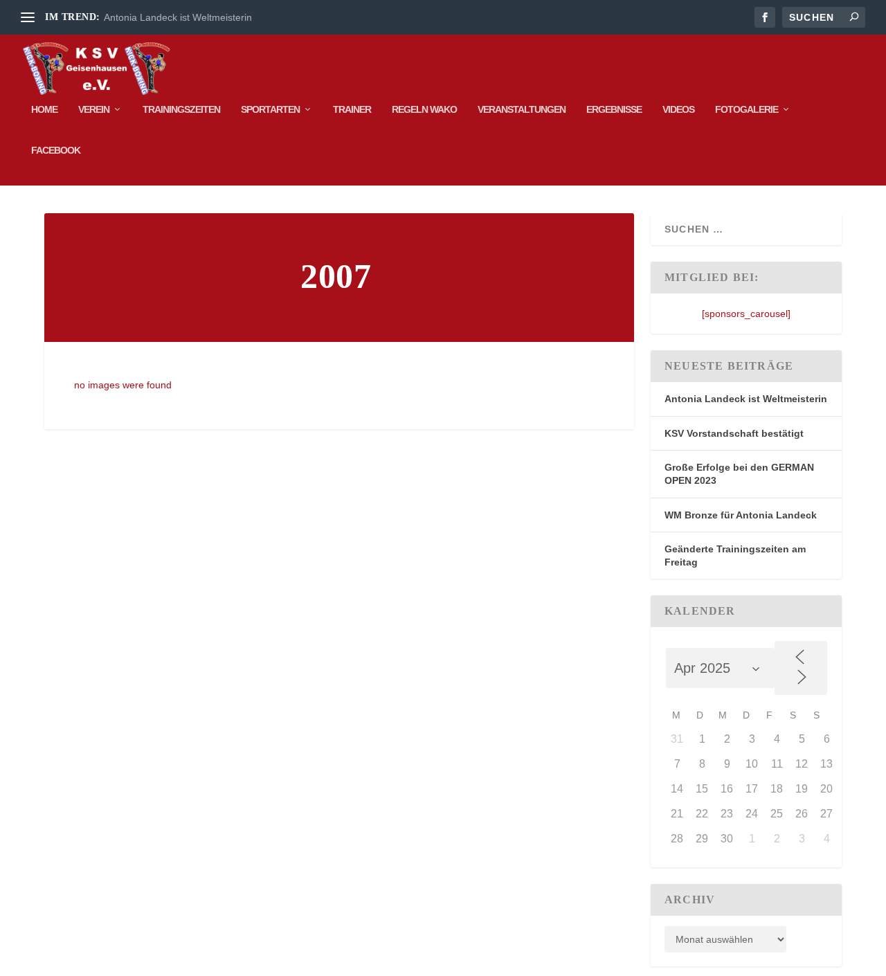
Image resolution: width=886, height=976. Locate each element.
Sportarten (270, 109)
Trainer (352, 109)
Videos (678, 109)
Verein (93, 109)
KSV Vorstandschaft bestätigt (734, 433)
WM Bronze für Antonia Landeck (740, 515)
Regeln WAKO (424, 109)
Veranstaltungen (522, 109)
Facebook (55, 150)
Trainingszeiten (181, 109)
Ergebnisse (614, 109)
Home (44, 109)
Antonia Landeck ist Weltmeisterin (178, 17)
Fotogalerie (746, 109)
